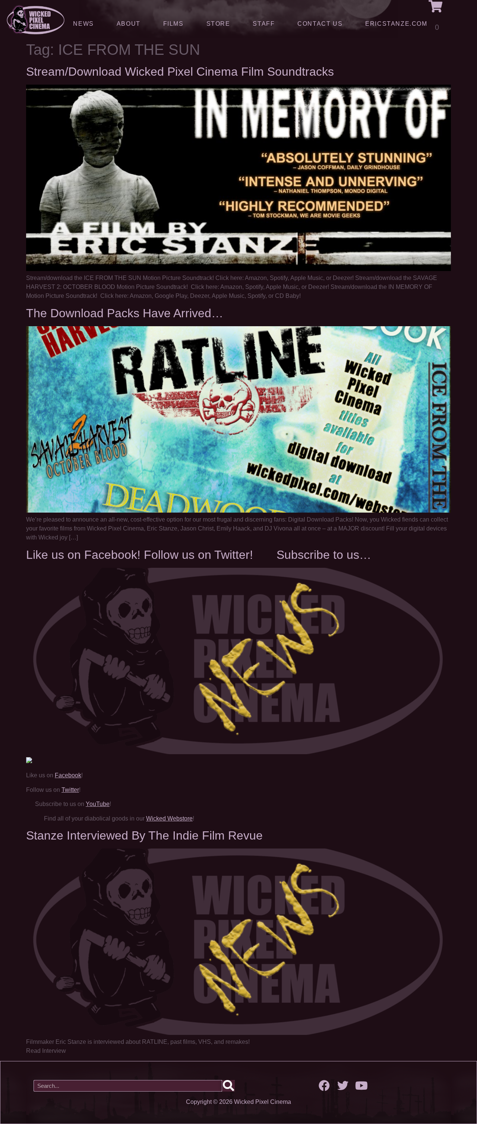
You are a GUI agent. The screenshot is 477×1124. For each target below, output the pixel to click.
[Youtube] (361, 1085)
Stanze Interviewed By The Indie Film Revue (144, 835)
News (83, 24)
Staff (264, 24)
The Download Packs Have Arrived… (124, 313)
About (128, 24)
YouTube (98, 804)
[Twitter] (342, 1085)
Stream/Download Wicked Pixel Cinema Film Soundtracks (180, 71)
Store (218, 24)
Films (173, 24)
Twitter (70, 790)
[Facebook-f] (324, 1085)
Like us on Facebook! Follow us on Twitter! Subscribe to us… (198, 554)
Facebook (68, 775)
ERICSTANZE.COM (396, 24)
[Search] (228, 1086)
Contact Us (319, 24)
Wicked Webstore (169, 818)
